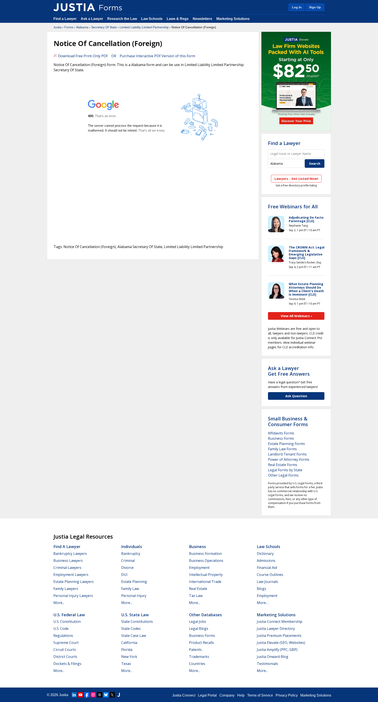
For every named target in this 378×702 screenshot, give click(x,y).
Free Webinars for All (293, 206)
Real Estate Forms (282, 464)
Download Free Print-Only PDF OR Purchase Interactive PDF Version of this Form (126, 56)
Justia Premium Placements (279, 635)
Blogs (261, 588)
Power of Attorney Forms (288, 459)
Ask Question (296, 396)
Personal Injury (133, 595)
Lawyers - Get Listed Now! (296, 178)
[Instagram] (93, 694)
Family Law (130, 588)
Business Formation (205, 553)
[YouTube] (80, 694)
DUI (124, 574)
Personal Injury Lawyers (73, 595)
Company (226, 695)
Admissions (266, 560)
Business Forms (281, 438)
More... (58, 602)
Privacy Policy (287, 695)
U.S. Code (60, 628)
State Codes (131, 628)
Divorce (127, 567)
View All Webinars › (296, 316)
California (129, 642)
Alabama (82, 27)
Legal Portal (207, 695)
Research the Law (122, 19)
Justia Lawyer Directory (276, 628)
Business (197, 546)
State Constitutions (137, 621)
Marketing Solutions (233, 19)
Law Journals (267, 581)
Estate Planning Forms (286, 443)
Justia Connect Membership (279, 621)
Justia (57, 27)
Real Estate (198, 588)
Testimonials (267, 663)
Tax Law (196, 595)
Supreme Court (66, 642)
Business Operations (206, 560)
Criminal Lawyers (67, 567)
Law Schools (152, 19)
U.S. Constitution (67, 621)
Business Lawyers (68, 560)
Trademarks (199, 656)
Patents (195, 649)
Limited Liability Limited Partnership (144, 27)
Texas (126, 663)
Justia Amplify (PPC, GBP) (277, 649)
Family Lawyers (65, 588)
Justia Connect (183, 695)
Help (241, 695)
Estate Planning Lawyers (73, 581)
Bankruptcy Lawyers (70, 553)
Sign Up (315, 7)
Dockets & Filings (67, 663)
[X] (112, 694)
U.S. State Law (135, 614)
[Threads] (99, 694)
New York (129, 656)
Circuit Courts (64, 649)
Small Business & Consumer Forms (288, 421)
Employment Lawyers (70, 574)
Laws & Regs (178, 19)
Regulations (63, 635)
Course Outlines (270, 574)
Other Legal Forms (283, 475)
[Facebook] (86, 694)
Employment (199, 567)
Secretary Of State (104, 27)
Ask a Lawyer (92, 19)
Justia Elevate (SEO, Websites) (281, 642)
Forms (68, 27)
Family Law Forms (282, 449)
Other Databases (205, 614)
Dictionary (265, 553)
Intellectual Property (206, 574)
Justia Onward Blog (272, 656)
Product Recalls (201, 642)
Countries (197, 663)
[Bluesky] (105, 694)
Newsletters (202, 19)
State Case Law (133, 635)
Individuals (131, 546)
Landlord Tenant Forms (287, 454)
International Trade (205, 581)
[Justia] (74, 7)
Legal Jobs (197, 621)
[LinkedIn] (74, 694)
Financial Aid (267, 567)
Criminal (128, 560)
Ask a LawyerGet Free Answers (289, 371)
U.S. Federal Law (69, 614)
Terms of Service (260, 695)
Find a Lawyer (65, 19)
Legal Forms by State (285, 470)
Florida (126, 649)
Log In (297, 7)
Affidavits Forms (281, 433)
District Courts (65, 656)
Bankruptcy (130, 553)
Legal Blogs (198, 628)
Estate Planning (134, 581)
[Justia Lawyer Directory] (118, 694)
